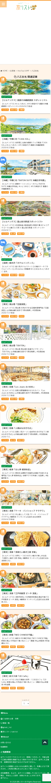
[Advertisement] (25, 38)
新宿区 (13, 647)
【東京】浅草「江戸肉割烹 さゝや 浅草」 (19, 593)
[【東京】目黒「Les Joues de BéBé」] (25, 373)
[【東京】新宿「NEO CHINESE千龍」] (25, 621)
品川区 (13, 440)
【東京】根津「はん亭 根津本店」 (16, 469)
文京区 (13, 481)
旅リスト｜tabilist (10, 731)
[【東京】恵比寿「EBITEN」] (25, 332)
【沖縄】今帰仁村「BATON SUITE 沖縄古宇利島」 (24, 180)
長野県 (21, 275)
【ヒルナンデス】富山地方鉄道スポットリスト (22, 221)
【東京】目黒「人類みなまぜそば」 (17, 428)
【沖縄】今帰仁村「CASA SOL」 (16, 139)
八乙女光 (5, 109)
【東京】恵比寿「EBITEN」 (13, 345)
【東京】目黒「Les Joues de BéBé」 (18, 386)
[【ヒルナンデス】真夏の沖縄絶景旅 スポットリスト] (25, 87)
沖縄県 (21, 109)
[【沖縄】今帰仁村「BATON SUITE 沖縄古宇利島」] (25, 167)
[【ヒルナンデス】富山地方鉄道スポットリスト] (25, 208)
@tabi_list (7, 727)
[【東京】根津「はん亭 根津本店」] (25, 456)
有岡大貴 (14, 109)
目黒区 (21, 399)
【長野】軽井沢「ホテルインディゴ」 (18, 263)
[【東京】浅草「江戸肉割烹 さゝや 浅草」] (25, 580)
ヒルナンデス (7, 97)
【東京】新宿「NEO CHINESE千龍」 (17, 634)
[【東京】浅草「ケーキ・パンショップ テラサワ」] (25, 497)
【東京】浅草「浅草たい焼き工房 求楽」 (19, 552)
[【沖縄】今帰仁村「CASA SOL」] (25, 125)
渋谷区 (21, 316)
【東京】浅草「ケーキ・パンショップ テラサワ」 (23, 510)
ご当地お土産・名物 (10, 718)
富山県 (13, 233)
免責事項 (3, 747)
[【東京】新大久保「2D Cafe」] (25, 662)
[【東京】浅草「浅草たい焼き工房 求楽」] (25, 539)
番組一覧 (6, 723)
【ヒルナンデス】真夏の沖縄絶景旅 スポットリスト (24, 100)
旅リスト (20, 782)
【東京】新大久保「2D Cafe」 (15, 676)
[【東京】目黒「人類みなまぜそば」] (25, 415)
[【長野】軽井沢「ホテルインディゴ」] (25, 249)
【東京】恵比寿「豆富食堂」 (14, 304)
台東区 (13, 523)
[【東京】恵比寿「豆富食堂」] (25, 291)
